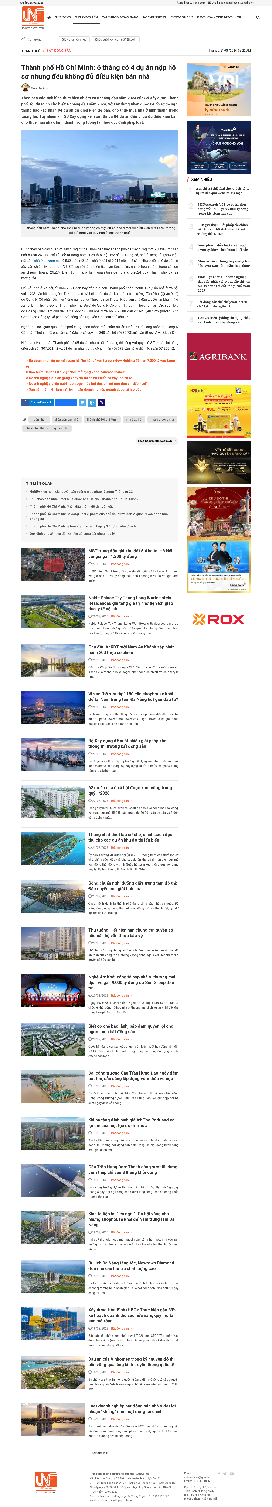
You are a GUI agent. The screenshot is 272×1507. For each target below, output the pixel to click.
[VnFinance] (33, 17)
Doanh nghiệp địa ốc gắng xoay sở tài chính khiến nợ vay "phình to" (80, 378)
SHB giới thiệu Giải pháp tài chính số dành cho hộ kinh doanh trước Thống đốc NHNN (222, 229)
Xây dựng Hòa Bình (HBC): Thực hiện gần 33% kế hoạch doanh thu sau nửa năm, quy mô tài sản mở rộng (132, 1315)
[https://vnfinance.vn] (49, 17)
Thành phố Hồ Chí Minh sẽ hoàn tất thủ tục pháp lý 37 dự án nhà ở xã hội (84, 526)
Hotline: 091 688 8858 (193, 2)
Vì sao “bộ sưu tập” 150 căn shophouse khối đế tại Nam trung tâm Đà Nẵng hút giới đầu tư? (133, 696)
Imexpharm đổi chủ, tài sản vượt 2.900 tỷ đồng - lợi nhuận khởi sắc (223, 247)
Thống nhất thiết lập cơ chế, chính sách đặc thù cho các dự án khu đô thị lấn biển (130, 837)
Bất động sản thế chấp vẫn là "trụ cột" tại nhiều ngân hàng (222, 304)
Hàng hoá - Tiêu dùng (215, 17)
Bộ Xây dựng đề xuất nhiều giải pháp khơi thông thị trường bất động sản (128, 743)
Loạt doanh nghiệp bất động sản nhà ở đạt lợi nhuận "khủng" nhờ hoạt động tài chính (132, 1408)
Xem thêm (99, 1453)
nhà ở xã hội (134, 419)
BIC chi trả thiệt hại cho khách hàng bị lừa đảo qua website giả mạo (223, 191)
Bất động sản (86, 17)
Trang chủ (31, 51)
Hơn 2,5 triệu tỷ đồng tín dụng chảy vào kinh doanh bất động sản (224, 320)
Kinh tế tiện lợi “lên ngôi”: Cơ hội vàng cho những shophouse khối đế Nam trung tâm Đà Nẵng (131, 1219)
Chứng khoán (182, 17)
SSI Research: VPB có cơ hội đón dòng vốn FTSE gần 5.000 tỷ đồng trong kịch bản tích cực (222, 209)
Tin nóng (63, 17)
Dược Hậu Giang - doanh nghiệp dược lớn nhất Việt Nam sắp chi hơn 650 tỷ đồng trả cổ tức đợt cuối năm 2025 (224, 283)
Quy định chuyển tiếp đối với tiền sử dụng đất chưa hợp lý (72, 534)
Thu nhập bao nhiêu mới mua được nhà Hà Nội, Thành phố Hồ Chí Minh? (84, 499)
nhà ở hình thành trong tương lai (47, 428)
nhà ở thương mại (48, 260)
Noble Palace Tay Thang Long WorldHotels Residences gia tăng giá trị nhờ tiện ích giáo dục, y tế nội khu (130, 603)
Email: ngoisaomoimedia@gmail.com (232, 2)
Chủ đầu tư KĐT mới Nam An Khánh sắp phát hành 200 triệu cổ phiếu (131, 649)
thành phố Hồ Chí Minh (102, 419)
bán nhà (39, 419)
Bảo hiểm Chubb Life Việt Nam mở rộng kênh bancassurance (76, 372)
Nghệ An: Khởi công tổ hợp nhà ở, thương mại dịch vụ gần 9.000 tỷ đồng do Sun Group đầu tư (131, 982)
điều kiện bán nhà (66, 419)
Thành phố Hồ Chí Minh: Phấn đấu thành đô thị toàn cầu (72, 506)
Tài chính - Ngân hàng (120, 17)
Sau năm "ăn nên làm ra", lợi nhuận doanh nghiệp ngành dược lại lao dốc (84, 389)
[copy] (101, 402)
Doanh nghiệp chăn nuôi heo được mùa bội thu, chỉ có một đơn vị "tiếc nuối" (87, 384)
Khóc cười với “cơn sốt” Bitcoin (115, 39)
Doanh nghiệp (154, 17)
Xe (239, 17)
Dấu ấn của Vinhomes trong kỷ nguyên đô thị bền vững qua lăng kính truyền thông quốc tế (131, 1362)
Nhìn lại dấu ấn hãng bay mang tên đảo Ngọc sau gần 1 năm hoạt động (224, 263)
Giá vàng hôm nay (74, 39)
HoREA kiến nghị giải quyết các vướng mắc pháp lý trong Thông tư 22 (81, 492)
